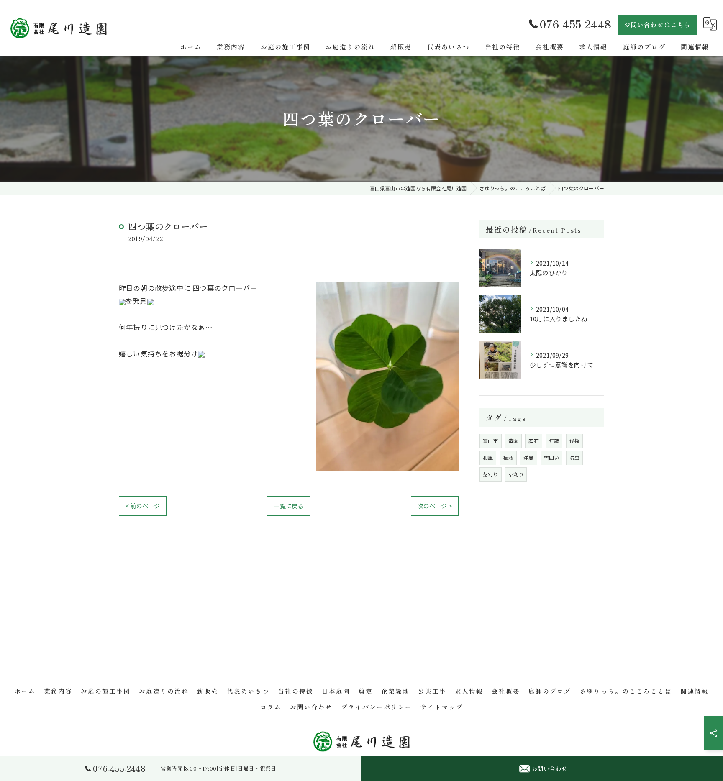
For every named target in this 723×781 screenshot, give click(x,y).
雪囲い (551, 457)
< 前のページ (143, 506)
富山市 (490, 440)
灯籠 (554, 440)
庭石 (533, 440)
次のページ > (435, 506)
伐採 (574, 440)
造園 (513, 440)
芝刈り (490, 474)
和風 (488, 457)
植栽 (508, 457)
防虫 (574, 457)
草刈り (516, 474)
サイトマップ (441, 706)
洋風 (528, 457)
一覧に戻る (288, 506)
